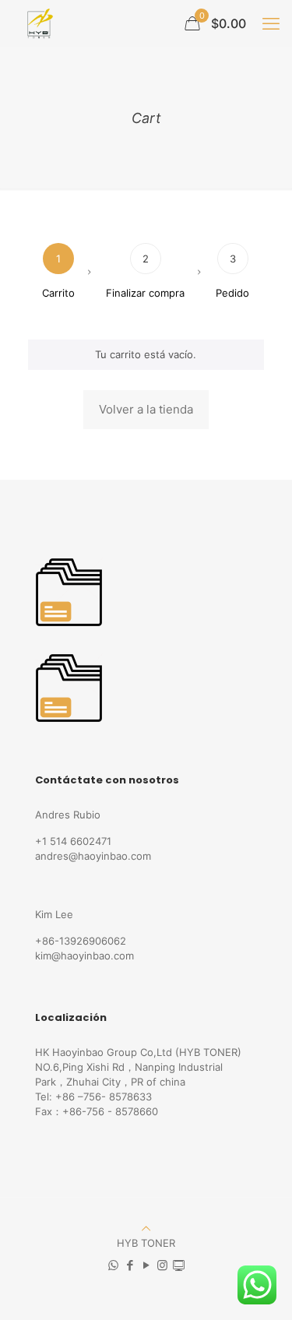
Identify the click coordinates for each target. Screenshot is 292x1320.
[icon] (179, 1265)
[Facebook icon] (129, 1265)
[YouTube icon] (146, 1265)
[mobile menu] (271, 23)
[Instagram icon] (162, 1265)
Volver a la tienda (146, 409)
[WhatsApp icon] (113, 1265)
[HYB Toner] (38, 23)
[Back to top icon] (146, 1228)
